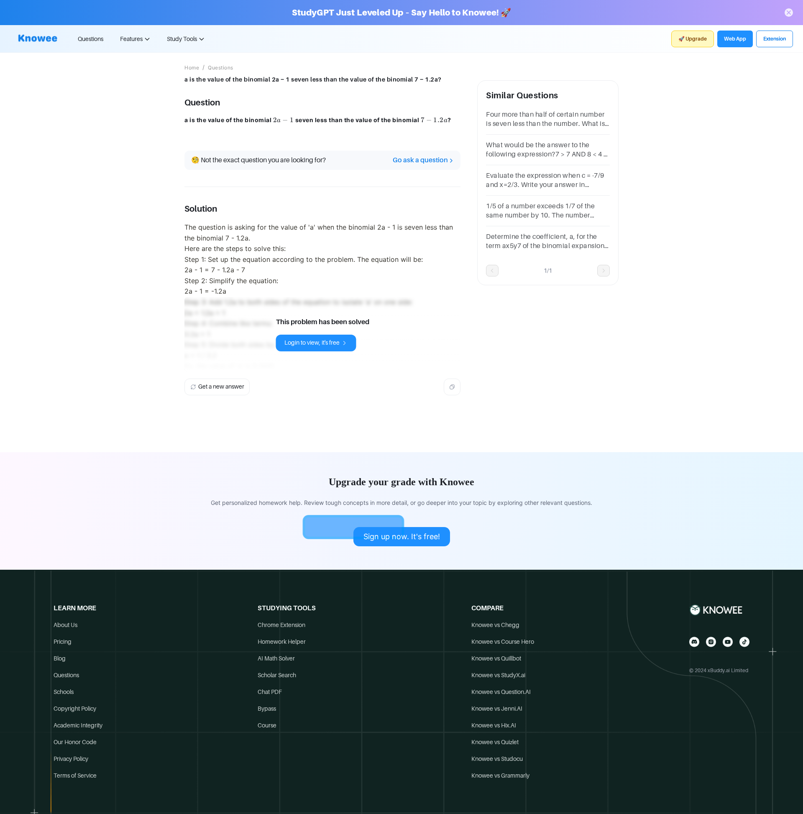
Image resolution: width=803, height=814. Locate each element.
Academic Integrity (78, 725)
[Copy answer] (452, 387)
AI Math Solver (276, 658)
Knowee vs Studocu (497, 758)
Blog (60, 658)
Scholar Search (277, 675)
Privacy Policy (71, 758)
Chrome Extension (281, 625)
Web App (735, 39)
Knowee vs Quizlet (495, 742)
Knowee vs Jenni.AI (496, 708)
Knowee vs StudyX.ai (498, 675)
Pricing (63, 641)
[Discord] (694, 642)
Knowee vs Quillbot (496, 658)
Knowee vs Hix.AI (493, 725)
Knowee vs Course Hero (502, 641)
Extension (774, 39)
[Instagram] (711, 642)
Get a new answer (221, 386)
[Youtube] (728, 642)
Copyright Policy (75, 708)
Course (267, 725)
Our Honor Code (75, 742)
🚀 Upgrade (692, 39)
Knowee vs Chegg (495, 625)
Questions (90, 39)
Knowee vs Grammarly (500, 775)
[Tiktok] (744, 642)
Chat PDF (270, 692)
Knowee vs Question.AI (501, 692)
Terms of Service (75, 775)
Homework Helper (282, 641)
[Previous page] (492, 270)
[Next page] (603, 270)
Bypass (267, 708)
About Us (65, 625)
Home (191, 68)
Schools (64, 692)
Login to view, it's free (312, 342)
